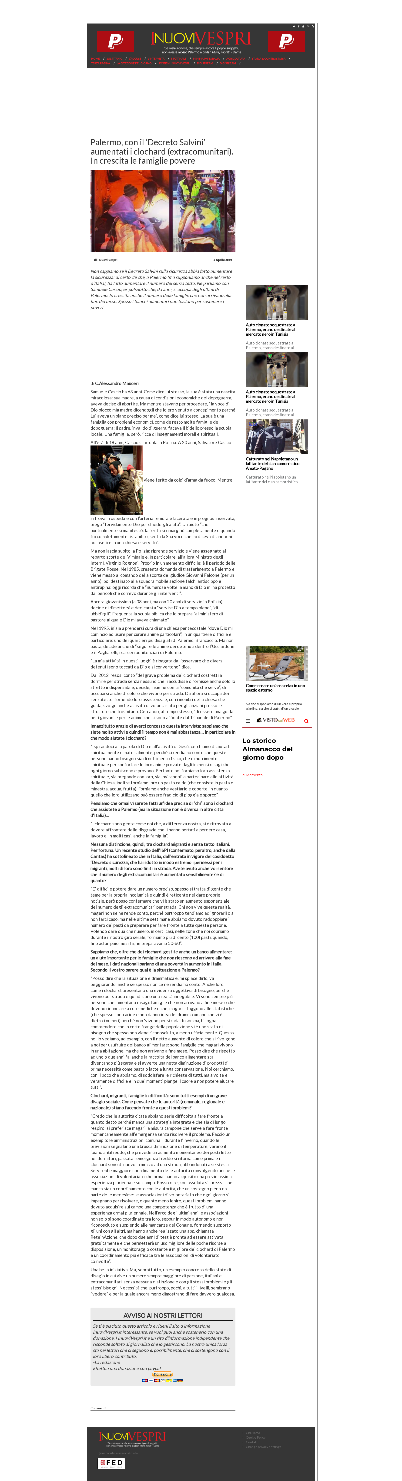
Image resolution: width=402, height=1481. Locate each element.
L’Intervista (156, 58)
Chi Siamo (253, 1433)
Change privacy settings (263, 1447)
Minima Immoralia (206, 58)
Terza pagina (100, 63)
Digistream (205, 63)
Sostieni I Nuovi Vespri (174, 63)
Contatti (252, 1442)
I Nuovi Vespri (107, 260)
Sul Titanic (114, 58)
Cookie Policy (255, 1437)
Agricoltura (235, 58)
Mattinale (178, 58)
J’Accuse (135, 58)
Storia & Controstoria (268, 58)
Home (95, 58)
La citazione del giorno (134, 63)
